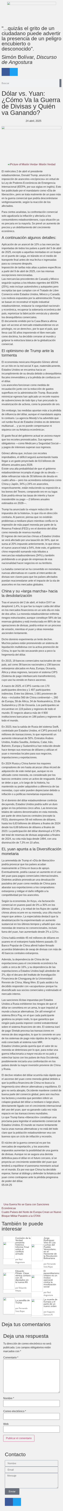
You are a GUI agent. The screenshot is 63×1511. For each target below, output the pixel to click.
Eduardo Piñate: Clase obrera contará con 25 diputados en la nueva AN (23, 1276)
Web (6, 1424)
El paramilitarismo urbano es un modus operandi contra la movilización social (51, 1279)
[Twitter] (14, 72)
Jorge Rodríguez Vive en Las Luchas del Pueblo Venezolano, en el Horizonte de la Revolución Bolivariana (50, 1248)
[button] (11, 1197)
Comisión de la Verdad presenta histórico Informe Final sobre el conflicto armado (23, 1246)
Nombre (8, 1398)
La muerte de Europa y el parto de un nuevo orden (50, 1302)
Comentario (10, 1357)
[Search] (60, 83)
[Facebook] (6, 72)
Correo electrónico (14, 1411)
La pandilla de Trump (22, 1301)
